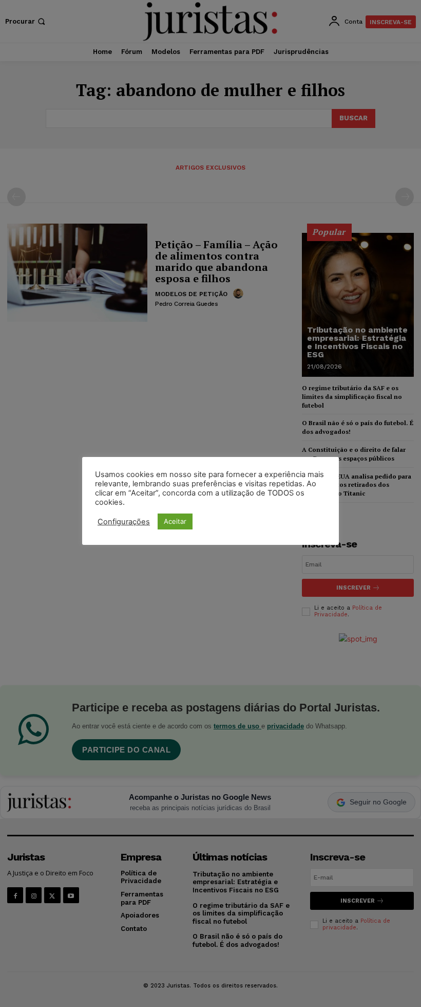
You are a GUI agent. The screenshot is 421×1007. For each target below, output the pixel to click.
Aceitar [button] (175, 521)
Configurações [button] (124, 521)
